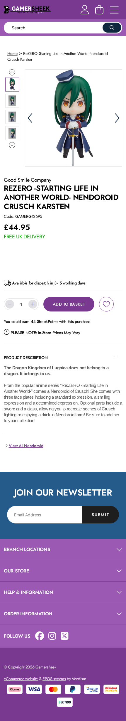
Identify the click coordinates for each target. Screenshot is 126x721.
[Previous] (30, 118)
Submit (100, 515)
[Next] (117, 118)
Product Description (25, 357)
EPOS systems (54, 679)
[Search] (112, 28)
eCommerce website (21, 679)
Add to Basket (69, 304)
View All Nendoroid (26, 446)
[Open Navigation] (114, 10)
